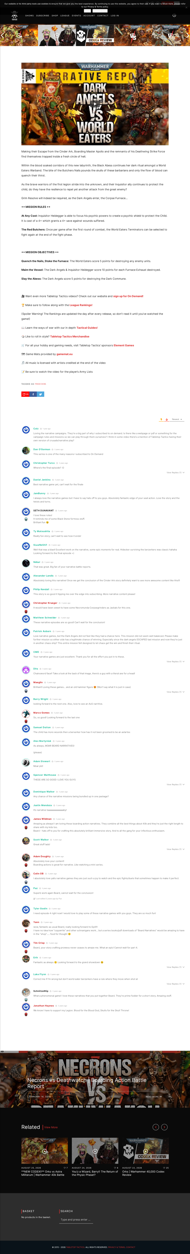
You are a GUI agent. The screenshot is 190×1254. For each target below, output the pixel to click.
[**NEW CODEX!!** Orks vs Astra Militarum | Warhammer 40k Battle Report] (19, 35)
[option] (19, 35)
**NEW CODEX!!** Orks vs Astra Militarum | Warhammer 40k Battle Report (42, 1175)
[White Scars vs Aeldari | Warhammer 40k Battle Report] (171, 35)
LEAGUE (65, 16)
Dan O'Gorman (41, 449)
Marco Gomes (41, 712)
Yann (36, 922)
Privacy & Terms (116, 1247)
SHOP (55, 16)
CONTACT (103, 16)
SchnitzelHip (40, 991)
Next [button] (188, 35)
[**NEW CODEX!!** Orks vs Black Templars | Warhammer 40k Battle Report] (133, 35)
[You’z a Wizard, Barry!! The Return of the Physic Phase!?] (57, 35)
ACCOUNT (89, 16)
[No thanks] (186, 7)
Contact (130, 1247)
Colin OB (38, 873)
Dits (35, 668)
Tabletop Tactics (75, 1247)
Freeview (40, 384)
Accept (87, 11)
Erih (35, 957)
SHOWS (29, 16)
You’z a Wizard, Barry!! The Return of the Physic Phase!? (95, 1173)
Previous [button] (2, 35)
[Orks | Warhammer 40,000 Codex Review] (95, 35)
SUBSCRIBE (42, 16)
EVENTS (76, 16)
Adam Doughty (42, 856)
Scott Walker (41, 839)
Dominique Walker (44, 791)
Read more (152, 1097)
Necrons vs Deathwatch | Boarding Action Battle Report (87, 1083)
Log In (115, 16)
